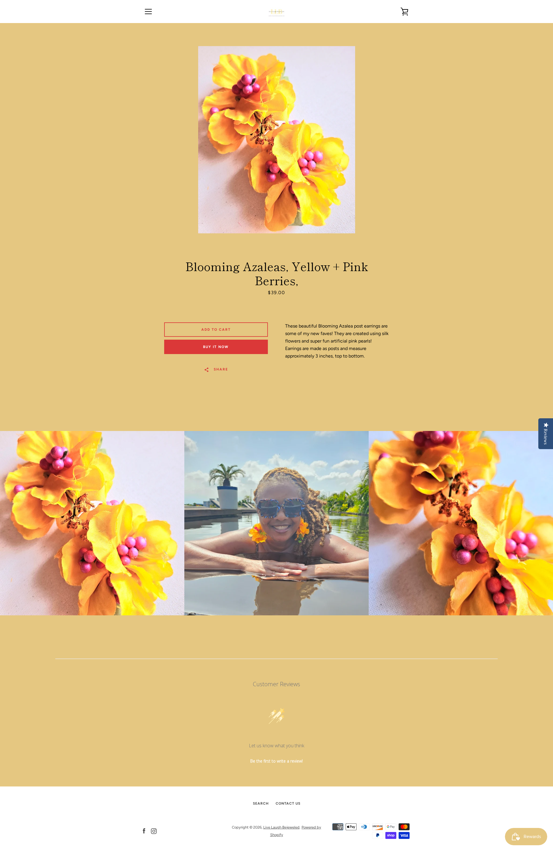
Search (261, 803)
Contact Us (288, 803)
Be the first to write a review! (276, 761)
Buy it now (216, 347)
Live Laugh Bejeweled (281, 827)
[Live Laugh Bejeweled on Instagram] (154, 830)
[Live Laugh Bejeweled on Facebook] (144, 830)
